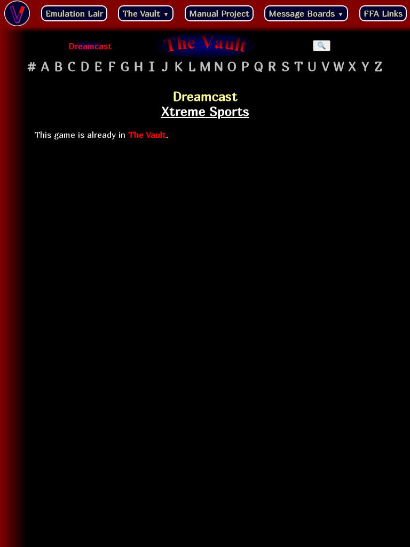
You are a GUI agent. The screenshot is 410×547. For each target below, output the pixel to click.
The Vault (145, 13)
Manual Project (219, 13)
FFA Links (383, 13)
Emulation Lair (74, 13)
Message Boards (306, 13)
